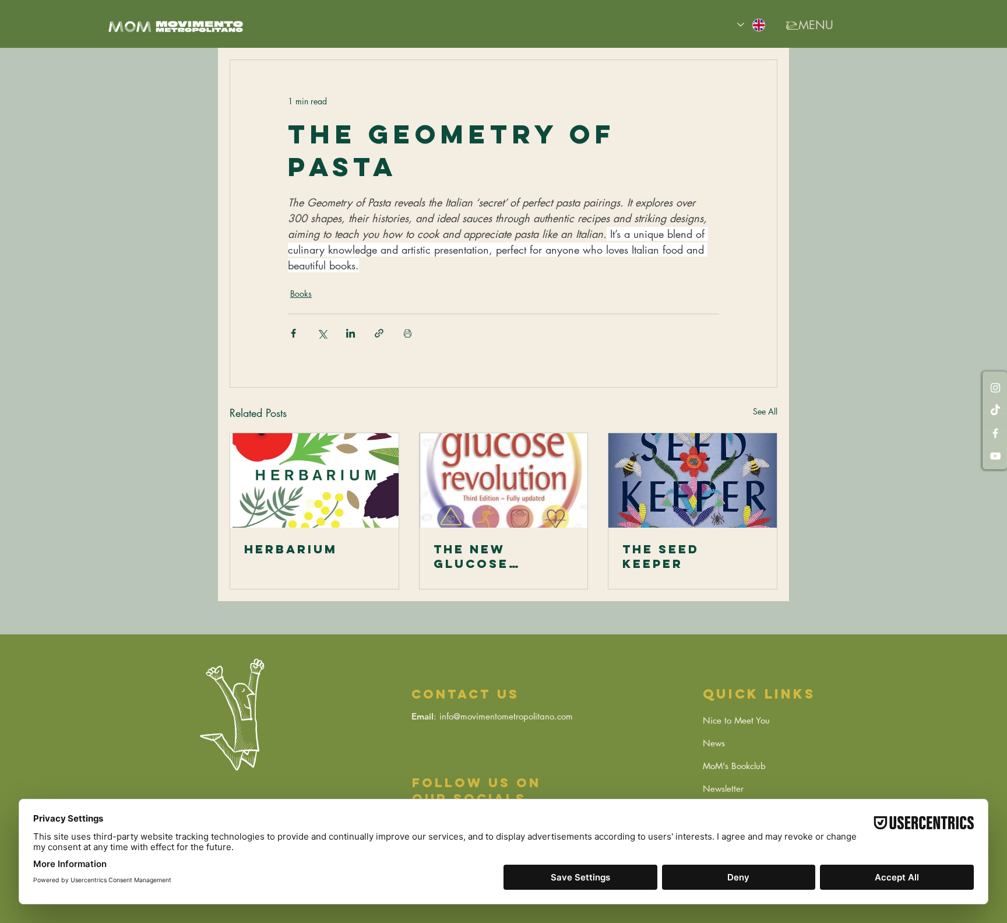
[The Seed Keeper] (692, 480)
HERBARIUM (290, 549)
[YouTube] (995, 456)
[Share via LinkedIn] (350, 333)
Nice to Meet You (736, 720)
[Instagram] (995, 387)
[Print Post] (407, 333)
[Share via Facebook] (293, 333)
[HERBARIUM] (314, 480)
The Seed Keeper (660, 556)
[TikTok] (995, 410)
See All (765, 411)
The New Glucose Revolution (485, 556)
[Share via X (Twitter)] (322, 333)
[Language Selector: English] (752, 25)
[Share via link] (379, 333)
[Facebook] (995, 433)
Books (301, 293)
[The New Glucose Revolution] (504, 480)
